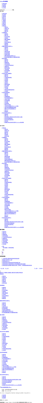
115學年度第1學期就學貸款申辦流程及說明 (10, 258)
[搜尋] (13, 10)
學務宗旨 (6, 27)
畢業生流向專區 (7, 104)
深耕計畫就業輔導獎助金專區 (10, 107)
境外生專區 (6, 85)
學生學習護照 (7, 70)
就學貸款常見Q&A (6, 261)
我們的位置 (6, 136)
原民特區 (6, 121)
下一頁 (35, 268)
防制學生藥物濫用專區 (8, 194)
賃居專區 (6, 87)
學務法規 (4, 19)
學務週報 (6, 134)
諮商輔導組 (4, 32)
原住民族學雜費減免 (8, 118)
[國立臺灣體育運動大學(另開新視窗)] (5, 387)
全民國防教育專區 (8, 77)
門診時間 (6, 50)
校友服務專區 (7, 100)
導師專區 (6, 43)
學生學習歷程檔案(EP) (8, 97)
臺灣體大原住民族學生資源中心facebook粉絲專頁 (14, 122)
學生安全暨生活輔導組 (6, 73)
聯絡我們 (6, 111)
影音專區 (4, 24)
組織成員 (6, 29)
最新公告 (4, 17)
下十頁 (40, 268)
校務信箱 (4, 6)
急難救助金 (6, 66)
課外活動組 (4, 58)
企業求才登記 (7, 99)
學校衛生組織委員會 (8, 159)
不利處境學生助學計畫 (8, 65)
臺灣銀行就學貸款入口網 (7, 259)
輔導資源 (6, 44)
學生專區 (6, 72)
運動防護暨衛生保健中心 (7, 46)
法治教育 (6, 91)
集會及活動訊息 (7, 42)
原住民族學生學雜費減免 (9, 223)
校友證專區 (6, 103)
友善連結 (4, 21)
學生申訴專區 (7, 36)
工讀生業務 (6, 69)
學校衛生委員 (7, 54)
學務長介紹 (6, 28)
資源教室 (6, 38)
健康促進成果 (7, 51)
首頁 (3, 246)
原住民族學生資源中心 (6, 112)
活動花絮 (4, 23)
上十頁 (2, 268)
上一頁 (7, 268)
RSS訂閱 (4, 7)
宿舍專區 (6, 80)
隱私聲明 (4, 397)
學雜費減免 (6, 62)
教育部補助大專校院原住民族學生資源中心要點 (13, 221)
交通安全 (6, 81)
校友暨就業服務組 (5, 92)
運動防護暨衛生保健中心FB (9, 55)
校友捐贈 (6, 102)
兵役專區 (6, 78)
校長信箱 (4, 395)
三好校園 (6, 88)
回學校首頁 (4, 3)
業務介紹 (6, 31)
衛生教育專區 (7, 53)
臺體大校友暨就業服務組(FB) (10, 108)
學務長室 (4, 25)
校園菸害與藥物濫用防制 (9, 89)
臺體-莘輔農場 (7, 39)
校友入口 (6, 110)
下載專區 (4, 20)
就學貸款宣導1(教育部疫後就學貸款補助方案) (11, 262)
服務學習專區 (7, 84)
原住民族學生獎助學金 (8, 119)
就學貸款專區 (7, 63)
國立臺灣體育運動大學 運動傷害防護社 (12, 57)
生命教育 (6, 40)
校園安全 (6, 187)
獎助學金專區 (7, 68)
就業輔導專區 (7, 96)
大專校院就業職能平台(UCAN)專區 (11, 106)
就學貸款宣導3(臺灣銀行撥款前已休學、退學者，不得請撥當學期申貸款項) (17, 265)
